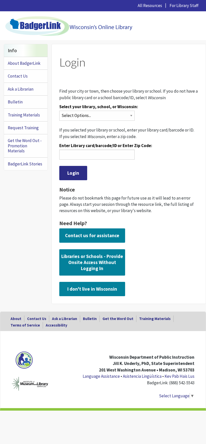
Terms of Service (25, 325)
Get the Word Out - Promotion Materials (25, 146)
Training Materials (24, 115)
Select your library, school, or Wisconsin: (98, 106)
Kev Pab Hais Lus (179, 376)
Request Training (23, 128)
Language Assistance (101, 376)
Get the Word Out (117, 318)
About (16, 318)
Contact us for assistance (92, 235)
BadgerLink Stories (25, 164)
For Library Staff (184, 5)
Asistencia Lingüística (142, 376)
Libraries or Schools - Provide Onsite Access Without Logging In (92, 262)
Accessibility (56, 325)
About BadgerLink (24, 63)
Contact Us (18, 76)
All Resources (150, 5)
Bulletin (15, 102)
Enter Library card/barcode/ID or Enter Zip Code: (105, 145)
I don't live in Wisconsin (92, 289)
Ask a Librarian (20, 89)
